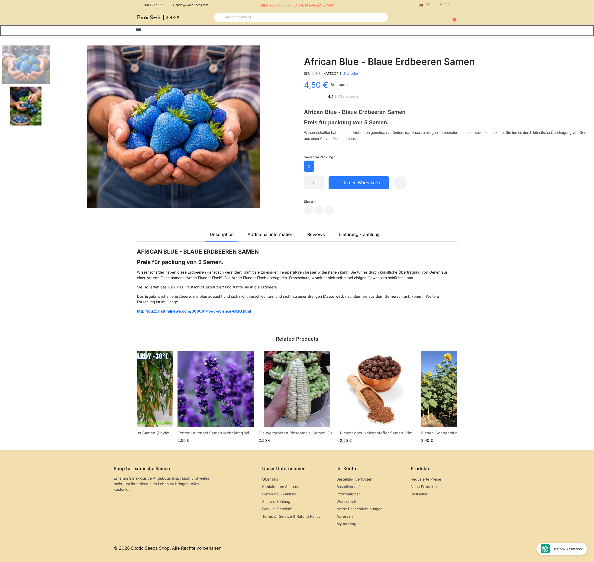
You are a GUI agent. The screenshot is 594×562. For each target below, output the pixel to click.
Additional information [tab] (270, 234)
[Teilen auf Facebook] (308, 210)
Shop (173, 17)
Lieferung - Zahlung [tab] (359, 234)
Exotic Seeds (149, 17)
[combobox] (301, 17)
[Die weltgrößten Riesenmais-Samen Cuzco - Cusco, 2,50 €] (297, 397)
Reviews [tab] (316, 234)
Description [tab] (222, 234)
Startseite (350, 73)
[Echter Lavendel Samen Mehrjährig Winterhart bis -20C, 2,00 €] (216, 397)
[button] (452, 17)
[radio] (309, 166)
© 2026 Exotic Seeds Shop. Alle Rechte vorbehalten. (168, 548)
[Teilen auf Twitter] (319, 210)
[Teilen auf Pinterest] (329, 210)
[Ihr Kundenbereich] (436, 18)
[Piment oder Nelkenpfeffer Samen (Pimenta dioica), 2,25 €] (378, 397)
